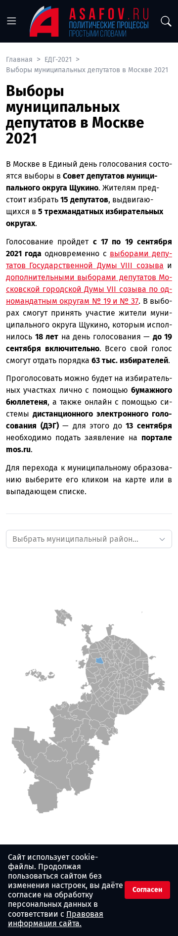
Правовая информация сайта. (55, 918)
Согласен (147, 890)
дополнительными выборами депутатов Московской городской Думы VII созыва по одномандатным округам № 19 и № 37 (89, 289)
